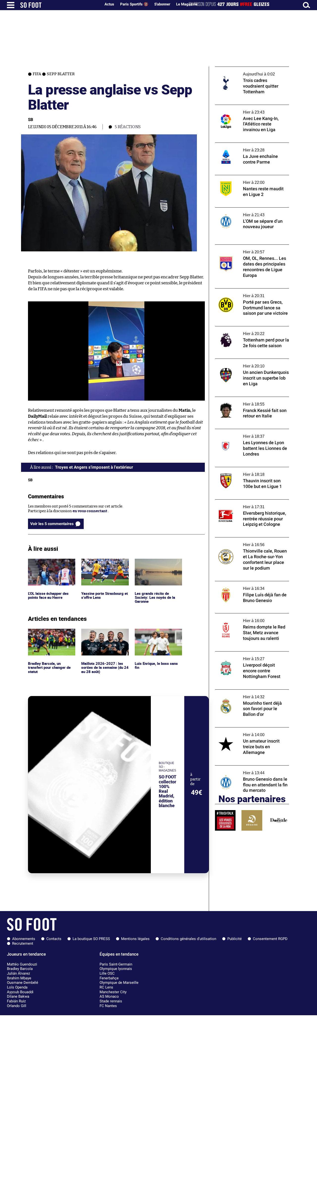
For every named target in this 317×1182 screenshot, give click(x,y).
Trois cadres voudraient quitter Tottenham (242, 71)
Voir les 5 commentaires (52, 523)
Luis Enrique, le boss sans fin (157, 633)
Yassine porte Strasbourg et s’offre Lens (103, 563)
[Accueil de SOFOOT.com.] (59, 5)
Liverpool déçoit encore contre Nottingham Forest (242, 656)
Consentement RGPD (270, 939)
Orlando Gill (16, 1006)
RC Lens (106, 987)
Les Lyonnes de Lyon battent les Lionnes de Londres (249, 433)
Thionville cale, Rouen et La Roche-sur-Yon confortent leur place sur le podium (249, 542)
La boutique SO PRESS (91, 939)
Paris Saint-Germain (116, 964)
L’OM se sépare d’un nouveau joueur (246, 210)
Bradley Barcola (20, 968)
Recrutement (22, 943)
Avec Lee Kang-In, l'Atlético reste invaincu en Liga (252, 109)
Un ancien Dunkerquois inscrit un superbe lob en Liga (245, 363)
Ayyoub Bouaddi (20, 992)
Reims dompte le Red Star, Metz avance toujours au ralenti (249, 618)
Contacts (53, 939)
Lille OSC (107, 973)
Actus (109, 4)
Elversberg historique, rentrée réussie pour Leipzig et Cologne (248, 504)
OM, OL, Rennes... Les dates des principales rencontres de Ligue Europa (251, 249)
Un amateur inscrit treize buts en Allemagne (244, 732)
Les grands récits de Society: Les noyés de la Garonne (155, 565)
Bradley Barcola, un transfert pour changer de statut (50, 635)
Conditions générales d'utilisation (188, 939)
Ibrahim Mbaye (19, 978)
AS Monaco (109, 996)
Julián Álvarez (18, 973)
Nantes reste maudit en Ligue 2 (242, 177)
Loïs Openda (17, 987)
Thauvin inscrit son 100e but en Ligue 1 (249, 469)
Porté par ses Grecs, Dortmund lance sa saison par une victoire (249, 293)
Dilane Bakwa (18, 996)
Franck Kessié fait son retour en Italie (247, 399)
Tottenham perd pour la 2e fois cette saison (246, 331)
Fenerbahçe (109, 978)
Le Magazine (186, 4)
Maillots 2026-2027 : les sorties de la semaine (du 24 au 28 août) (102, 635)
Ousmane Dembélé (22, 982)
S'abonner (162, 4)
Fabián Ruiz (16, 1001)
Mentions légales (135, 939)
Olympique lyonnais (116, 968)
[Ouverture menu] (10, 5)
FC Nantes (108, 1006)
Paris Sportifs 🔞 (134, 4)
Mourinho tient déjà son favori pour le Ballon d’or (248, 694)
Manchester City (113, 992)
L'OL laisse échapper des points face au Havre (49, 563)
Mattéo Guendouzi (22, 964)
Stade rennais (111, 1001)
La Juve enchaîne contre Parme (242, 145)
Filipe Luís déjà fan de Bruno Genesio (247, 583)
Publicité (234, 939)
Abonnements (23, 939)
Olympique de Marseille (119, 982)
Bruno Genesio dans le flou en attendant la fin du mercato (252, 770)
